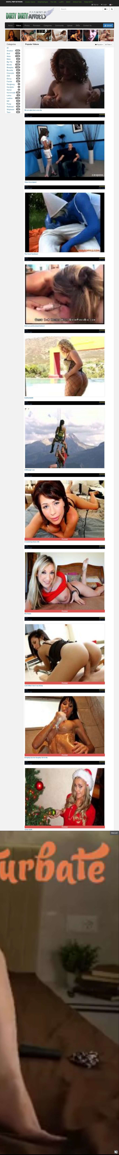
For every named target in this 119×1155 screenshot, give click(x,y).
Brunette (13, 70)
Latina (13, 95)
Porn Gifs (53, 2)
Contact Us (87, 25)
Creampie (13, 73)
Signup (95, 4)
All (7, 48)
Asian (13, 56)
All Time (108, 44)
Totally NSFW (88, 2)
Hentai (13, 90)
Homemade (13, 92)
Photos (27, 25)
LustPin (61, 2)
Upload (69, 25)
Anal (13, 53)
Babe (13, 59)
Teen (13, 112)
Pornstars (36, 25)
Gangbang (13, 84)
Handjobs (13, 87)
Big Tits (13, 62)
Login (104, 4)
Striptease (13, 109)
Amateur (13, 50)
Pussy (13, 104)
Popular (100, 44)
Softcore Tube (77, 2)
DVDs (78, 25)
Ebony (13, 78)
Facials (13, 81)
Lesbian (13, 98)
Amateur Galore (30, 2)
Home (10, 25)
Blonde (13, 64)
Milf (13, 101)
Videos (18, 25)
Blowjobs (13, 67)
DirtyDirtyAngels (43, 2)
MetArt (68, 2)
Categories (48, 25)
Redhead (13, 106)
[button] (111, 4)
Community (59, 25)
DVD (13, 76)
